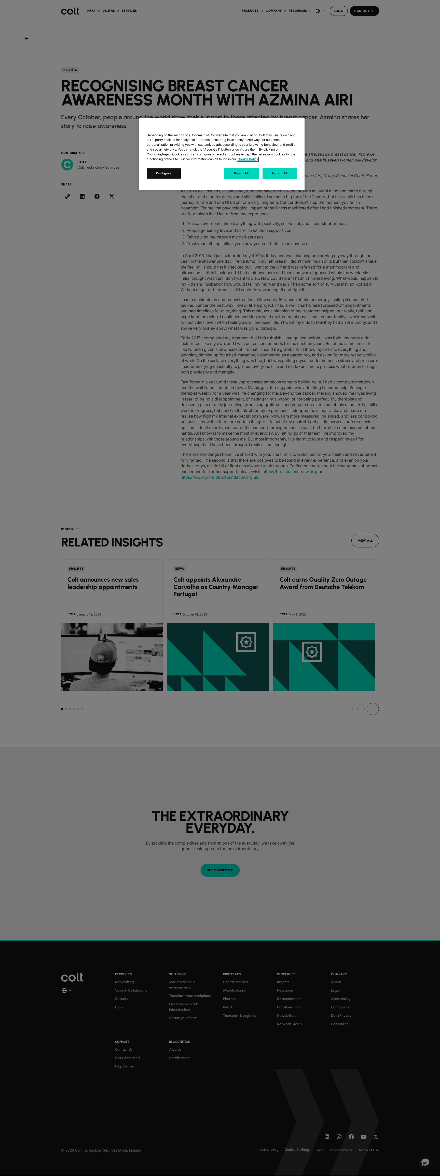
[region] (222, 154)
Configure (163, 173)
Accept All (280, 173)
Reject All (241, 173)
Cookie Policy (248, 159)
